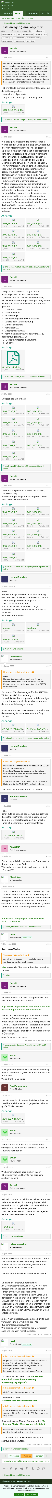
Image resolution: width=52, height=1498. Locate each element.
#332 (48, 944)
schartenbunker (33, 37)
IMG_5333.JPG (9, 234)
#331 (48, 886)
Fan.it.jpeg (7, 1226)
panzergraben (41, 34)
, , (26, 119)
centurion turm (38, 31)
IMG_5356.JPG (34, 545)
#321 (48, 58)
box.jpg (6, 628)
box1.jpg (31, 628)
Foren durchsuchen (24, 18)
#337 (48, 1167)
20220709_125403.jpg (13, 835)
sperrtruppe (7, 41)
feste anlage (28, 34)
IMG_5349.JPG (34, 411)
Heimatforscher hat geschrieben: (17, 672)
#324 (48, 394)
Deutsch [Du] (24, 1481)
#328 (48, 755)
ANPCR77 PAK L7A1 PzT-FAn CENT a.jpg (22, 728)
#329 (48, 806)
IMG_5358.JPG (34, 512)
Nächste (38, 1456)
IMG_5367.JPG (9, 557)
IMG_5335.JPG (9, 257)
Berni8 (13, 48)
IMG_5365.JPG (34, 534)
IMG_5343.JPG (34, 433)
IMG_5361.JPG (34, 523)
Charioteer (16, 656)
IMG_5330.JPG (34, 246)
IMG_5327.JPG (9, 223)
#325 (48, 485)
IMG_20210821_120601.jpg (16, 639)
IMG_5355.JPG (9, 512)
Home (7, 13)
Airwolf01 (15, 846)
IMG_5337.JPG (34, 445)
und (14, 649)
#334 (48, 1064)
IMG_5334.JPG (34, 234)
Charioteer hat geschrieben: (15, 761)
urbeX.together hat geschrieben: (17, 1356)
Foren (18, 13)
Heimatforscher (18, 577)
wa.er (13, 1055)
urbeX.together (18, 1244)
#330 (48, 856)
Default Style (9, 1481)
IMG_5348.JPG (34, 422)
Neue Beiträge (7, 18)
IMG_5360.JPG (9, 523)
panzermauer (18, 37)
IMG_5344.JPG (9, 445)
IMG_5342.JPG (9, 433)
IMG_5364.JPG (9, 534)
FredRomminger (19, 1085)
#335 (48, 1095)
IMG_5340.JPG (9, 456)
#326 (48, 586)
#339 (48, 1253)
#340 (48, 1350)
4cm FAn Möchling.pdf (13, 367)
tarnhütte (30, 41)
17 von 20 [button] (27, 1456)
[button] (11, 13)
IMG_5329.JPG (34, 223)
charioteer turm (8, 34)
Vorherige (14, 1456)
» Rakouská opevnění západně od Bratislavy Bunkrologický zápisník (22, 1379)
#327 (48, 666)
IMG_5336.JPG (9, 411)
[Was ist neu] (42, 13)
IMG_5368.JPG (9, 545)
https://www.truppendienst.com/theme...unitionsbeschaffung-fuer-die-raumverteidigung (25, 1008)
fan (19, 34)
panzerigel (6, 37)
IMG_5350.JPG (9, 422)
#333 (48, 992)
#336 (48, 1140)
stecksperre (19, 41)
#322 (48, 137)
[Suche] (48, 13)
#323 (48, 286)
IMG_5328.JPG (9, 246)
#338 (48, 1194)
